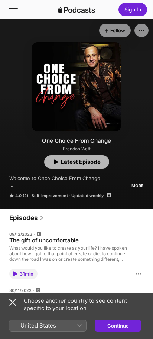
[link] (26, 218)
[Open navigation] (13, 9)
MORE (137, 185)
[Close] (12, 302)
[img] (76, 9)
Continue (118, 326)
